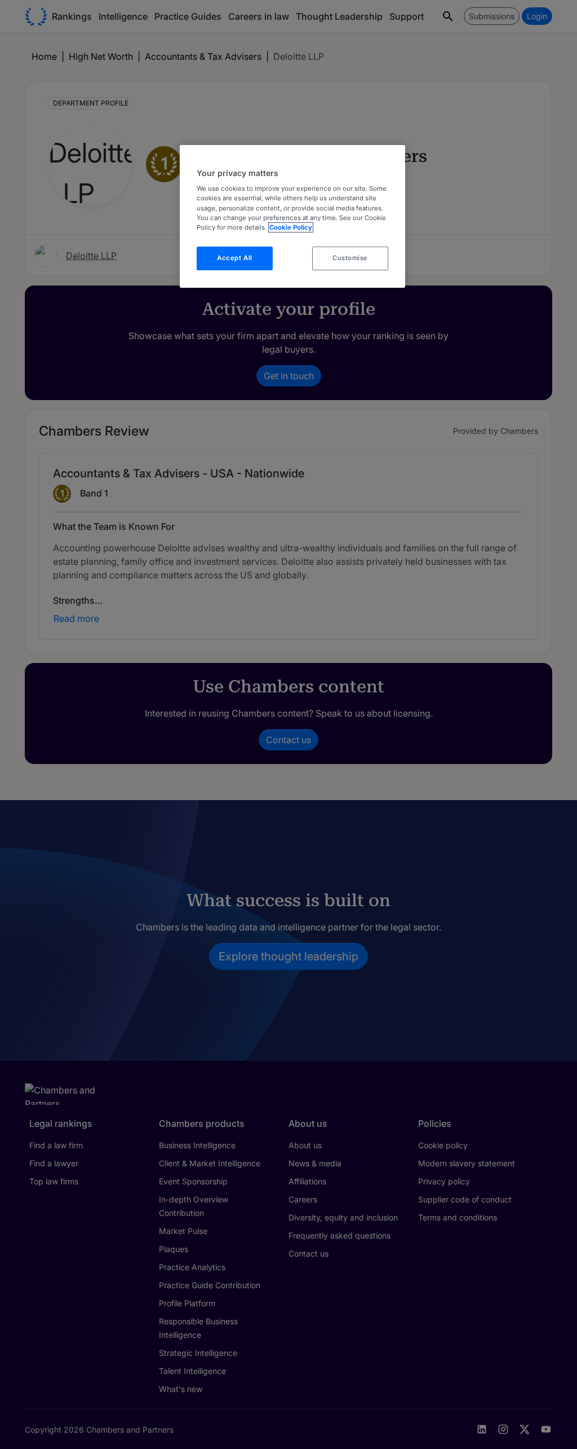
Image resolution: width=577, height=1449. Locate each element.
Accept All (234, 258)
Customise (350, 258)
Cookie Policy (290, 227)
